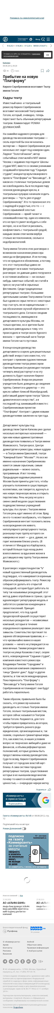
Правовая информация (38, 947)
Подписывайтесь (16, 803)
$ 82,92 (10, 45)
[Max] (34, 961)
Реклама (7, 950)
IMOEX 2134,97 (39, 45)
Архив (5, 944)
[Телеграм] (5, 961)
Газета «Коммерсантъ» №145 (17, 815)
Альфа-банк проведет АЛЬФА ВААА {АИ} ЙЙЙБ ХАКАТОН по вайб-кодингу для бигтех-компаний (16, 910)
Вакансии (7, 953)
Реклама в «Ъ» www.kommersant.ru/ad (27, 18)
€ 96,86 (19, 45)
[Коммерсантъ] (5, 39)
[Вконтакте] (11, 961)
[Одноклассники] (22, 961)
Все (21, 895)
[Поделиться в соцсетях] (48, 70)
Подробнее (18, 1007)
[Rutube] (28, 961)
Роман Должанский (12, 828)
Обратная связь (34, 944)
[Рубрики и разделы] (48, 39)
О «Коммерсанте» (11, 941)
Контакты (7, 947)
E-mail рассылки (34, 950)
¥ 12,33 (28, 45)
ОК (47, 54)
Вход (38, 39)
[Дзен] (17, 961)
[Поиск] (43, 39)
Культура (6, 62)
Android (30, 941)
